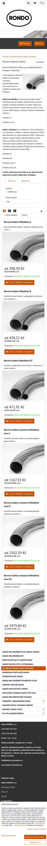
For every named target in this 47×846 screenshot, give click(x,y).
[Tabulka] (15, 212)
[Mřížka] (4, 212)
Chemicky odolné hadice (13, 684)
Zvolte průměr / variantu (20, 282)
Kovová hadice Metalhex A (17, 221)
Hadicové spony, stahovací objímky (17, 705)
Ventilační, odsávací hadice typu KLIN (19, 693)
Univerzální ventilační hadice (15, 672)
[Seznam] (9, 212)
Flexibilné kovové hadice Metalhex (18, 668)
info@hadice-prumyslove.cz (12, 760)
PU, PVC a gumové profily (13, 713)
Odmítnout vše (35, 842)
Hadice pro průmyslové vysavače (17, 697)
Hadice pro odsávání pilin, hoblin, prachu (20, 652)
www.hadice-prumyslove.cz (11, 765)
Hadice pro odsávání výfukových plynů (19, 680)
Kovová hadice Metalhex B (17, 291)
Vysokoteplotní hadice (12, 676)
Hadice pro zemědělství (12, 656)
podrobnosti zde (20, 825)
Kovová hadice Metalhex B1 (18, 360)
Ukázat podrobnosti (9, 835)
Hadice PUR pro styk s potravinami (17, 664)
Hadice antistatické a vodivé (15, 689)
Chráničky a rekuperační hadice (16, 701)
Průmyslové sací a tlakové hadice (17, 660)
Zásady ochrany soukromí (36, 829)
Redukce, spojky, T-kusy (12, 709)
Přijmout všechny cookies (35, 837)
